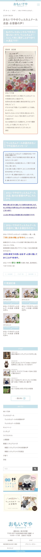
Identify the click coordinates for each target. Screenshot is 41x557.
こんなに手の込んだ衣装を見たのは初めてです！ (19, 215)
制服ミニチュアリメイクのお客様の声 (16, 447)
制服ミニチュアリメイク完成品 (14, 451)
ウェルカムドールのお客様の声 (15, 419)
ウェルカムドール (8, 415)
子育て (5, 455)
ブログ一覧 (20, 274)
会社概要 (10, 540)
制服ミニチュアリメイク (10, 443)
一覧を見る (19, 398)
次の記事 (10, 274)
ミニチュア (6, 431)
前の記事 (31, 274)
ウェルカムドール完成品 (12, 423)
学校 (4, 459)
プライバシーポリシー (30, 544)
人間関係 (6, 439)
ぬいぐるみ (6, 411)
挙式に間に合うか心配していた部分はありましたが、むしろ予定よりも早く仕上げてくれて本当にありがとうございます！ (20, 207)
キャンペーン (7, 427)
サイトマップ (10, 548)
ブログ (30, 540)
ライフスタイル (8, 435)
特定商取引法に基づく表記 (10, 544)
